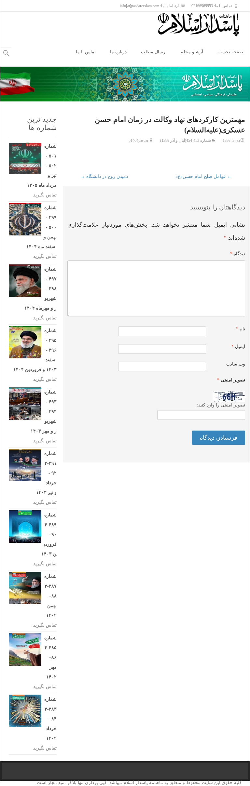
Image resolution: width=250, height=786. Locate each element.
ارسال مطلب (154, 51)
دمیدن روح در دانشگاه (104, 176)
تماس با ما (86, 51)
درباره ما (118, 51)
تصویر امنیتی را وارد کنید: (221, 405)
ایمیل (238, 346)
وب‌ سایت (235, 364)
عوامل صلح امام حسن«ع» (203, 176)
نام (240, 328)
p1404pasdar (138, 140)
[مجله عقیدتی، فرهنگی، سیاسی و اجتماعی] (204, 25)
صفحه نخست (230, 51)
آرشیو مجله (192, 51)
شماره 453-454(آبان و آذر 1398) (185, 140)
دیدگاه (237, 253)
